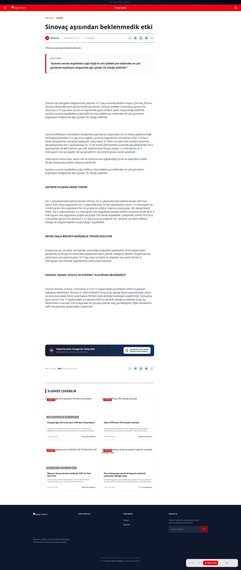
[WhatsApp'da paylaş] (130, 38)
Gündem (59, 18)
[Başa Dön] (233, 563)
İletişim (127, 524)
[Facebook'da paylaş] (135, 38)
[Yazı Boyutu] (198, 563)
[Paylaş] (227, 563)
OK (204, 529)
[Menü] (5, 8)
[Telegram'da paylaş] (146, 38)
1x (220, 563)
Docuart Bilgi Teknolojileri (114, 561)
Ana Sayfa (122, 8)
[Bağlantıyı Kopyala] (152, 38)
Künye (126, 520)
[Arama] (236, 8)
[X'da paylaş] (141, 38)
